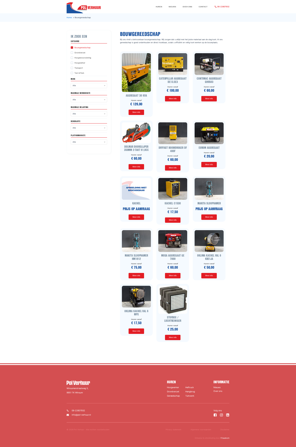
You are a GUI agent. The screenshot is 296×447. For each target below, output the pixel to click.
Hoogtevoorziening (82, 58)
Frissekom (225, 438)
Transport (78, 68)
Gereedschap (173, 396)
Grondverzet (79, 52)
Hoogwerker (79, 63)
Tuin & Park (79, 73)
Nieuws (172, 7)
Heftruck (189, 387)
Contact (203, 7)
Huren (159, 7)
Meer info (136, 112)
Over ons (187, 7)
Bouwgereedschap (82, 47)
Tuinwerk (189, 396)
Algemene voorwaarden (201, 429)
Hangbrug (190, 391)
